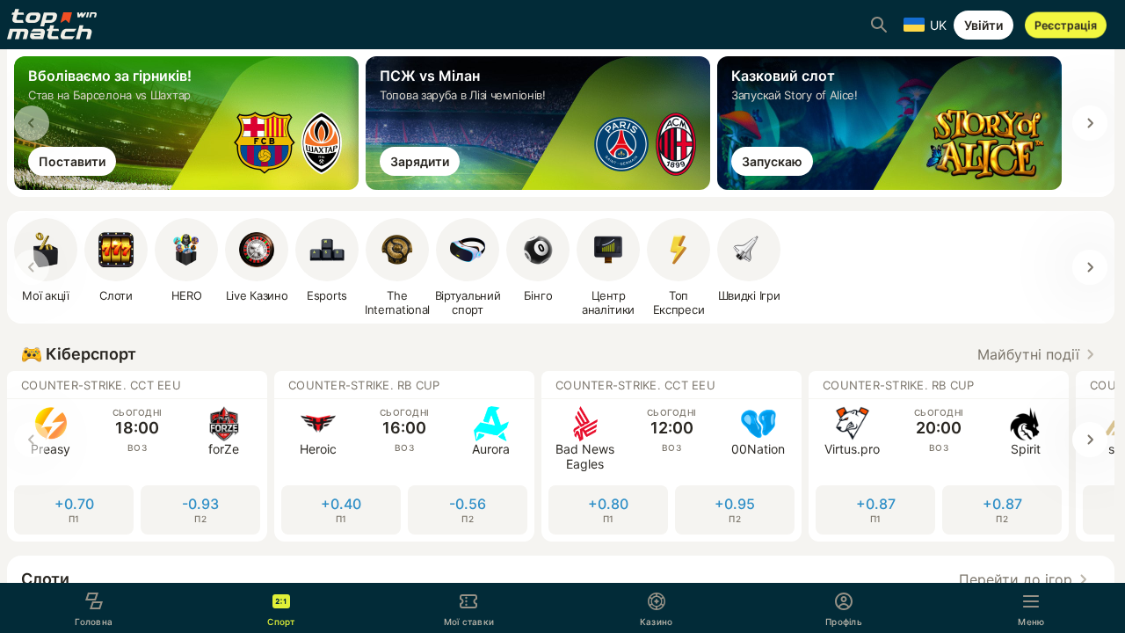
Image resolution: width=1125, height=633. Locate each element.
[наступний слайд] (1089, 123)
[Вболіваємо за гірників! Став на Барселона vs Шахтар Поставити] (190, 184)
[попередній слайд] (31, 123)
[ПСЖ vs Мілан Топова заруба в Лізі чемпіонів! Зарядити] (541, 184)
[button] (1038, 354)
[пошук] (878, 24)
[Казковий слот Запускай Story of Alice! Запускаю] (893, 184)
